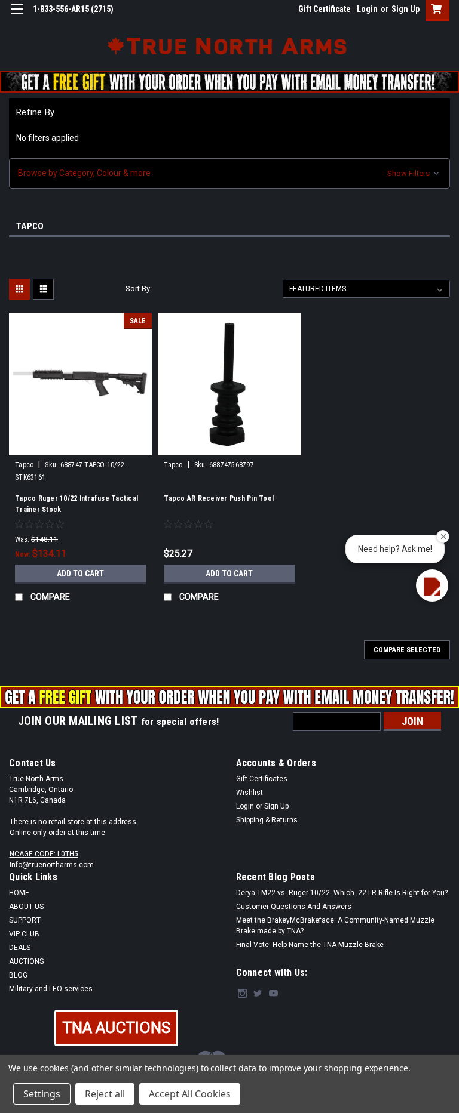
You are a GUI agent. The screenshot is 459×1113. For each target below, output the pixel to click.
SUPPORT (25, 920)
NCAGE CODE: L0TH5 (44, 854)
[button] (229, 173)
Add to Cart (80, 573)
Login (367, 9)
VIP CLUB (24, 934)
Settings (41, 1093)
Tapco (24, 465)
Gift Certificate (324, 9)
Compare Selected (407, 650)
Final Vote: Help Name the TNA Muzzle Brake (310, 945)
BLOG (18, 975)
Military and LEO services (51, 989)
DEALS (19, 948)
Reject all (105, 1093)
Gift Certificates (261, 779)
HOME (19, 893)
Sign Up (405, 9)
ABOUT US (26, 906)
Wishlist (249, 792)
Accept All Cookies (190, 1093)
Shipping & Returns (267, 820)
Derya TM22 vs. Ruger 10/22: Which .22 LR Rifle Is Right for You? (342, 893)
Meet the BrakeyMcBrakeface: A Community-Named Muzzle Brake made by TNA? (335, 925)
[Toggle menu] (16, 16)
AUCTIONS (26, 961)
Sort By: (139, 288)
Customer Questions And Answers (293, 906)
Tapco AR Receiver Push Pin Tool (219, 498)
